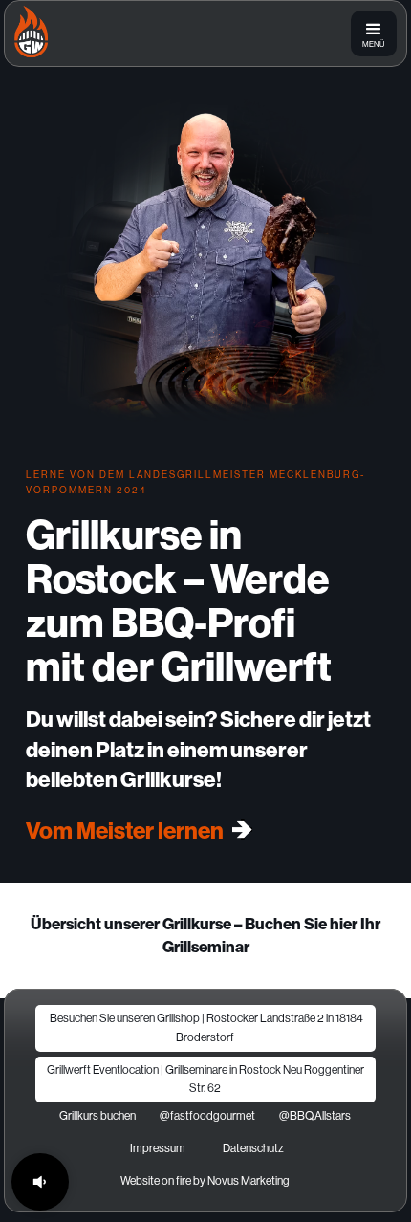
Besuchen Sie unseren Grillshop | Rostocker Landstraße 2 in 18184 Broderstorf (205, 1027)
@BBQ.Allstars (315, 1116)
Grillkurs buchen (97, 1116)
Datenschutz (253, 1148)
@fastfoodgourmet (207, 1116)
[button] (374, 33)
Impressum (157, 1148)
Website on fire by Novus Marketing (205, 1181)
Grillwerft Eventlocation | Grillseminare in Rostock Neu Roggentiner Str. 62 (205, 1079)
